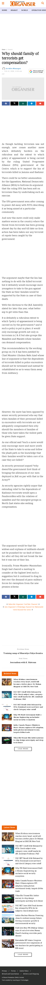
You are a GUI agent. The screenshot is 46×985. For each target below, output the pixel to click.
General (10, 50)
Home (4, 10)
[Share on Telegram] (32, 103)
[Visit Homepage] (22, 3)
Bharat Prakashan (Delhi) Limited (13, 978)
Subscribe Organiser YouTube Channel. (23, 604)
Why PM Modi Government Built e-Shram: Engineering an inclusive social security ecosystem (27, 717)
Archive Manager (13, 68)
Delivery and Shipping (31, 974)
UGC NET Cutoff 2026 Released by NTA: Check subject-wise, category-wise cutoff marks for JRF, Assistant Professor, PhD (28, 696)
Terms (13, 971)
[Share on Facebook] (6, 103)
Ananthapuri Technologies (20, 980)
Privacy (4, 971)
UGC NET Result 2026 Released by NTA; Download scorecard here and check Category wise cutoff (28, 707)
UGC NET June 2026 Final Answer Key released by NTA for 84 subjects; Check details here (29, 908)
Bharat (14, 10)
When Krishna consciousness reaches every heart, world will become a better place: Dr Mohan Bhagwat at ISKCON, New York (27, 683)
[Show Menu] (3, 3)
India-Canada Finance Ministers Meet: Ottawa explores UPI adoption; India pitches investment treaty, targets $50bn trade (28, 729)
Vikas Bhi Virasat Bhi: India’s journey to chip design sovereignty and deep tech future (28, 740)
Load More (23, 749)
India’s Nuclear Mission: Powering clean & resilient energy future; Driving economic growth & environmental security (29, 919)
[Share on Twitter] (14, 103)
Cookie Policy (24, 971)
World (24, 10)
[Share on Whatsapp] (23, 103)
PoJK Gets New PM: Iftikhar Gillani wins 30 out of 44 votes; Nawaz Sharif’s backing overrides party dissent (29, 932)
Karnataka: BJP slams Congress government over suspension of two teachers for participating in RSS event (29, 944)
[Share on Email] (40, 103)
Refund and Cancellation (10, 974)
